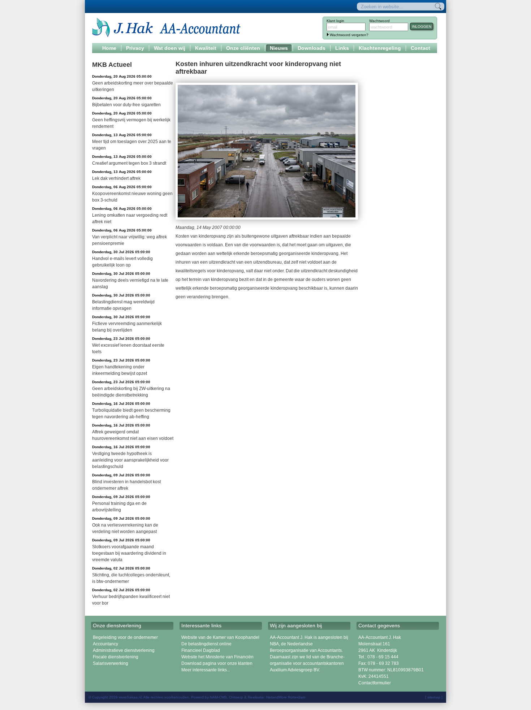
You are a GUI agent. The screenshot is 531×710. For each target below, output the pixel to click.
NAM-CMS (218, 697)
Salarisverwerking (110, 663)
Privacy (135, 48)
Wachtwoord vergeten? (349, 35)
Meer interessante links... (205, 669)
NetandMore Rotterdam (285, 697)
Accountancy (105, 643)
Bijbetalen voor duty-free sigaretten (126, 104)
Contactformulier (374, 682)
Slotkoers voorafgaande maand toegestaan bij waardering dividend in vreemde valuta (129, 553)
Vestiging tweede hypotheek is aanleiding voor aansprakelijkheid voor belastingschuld (130, 460)
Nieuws (279, 48)
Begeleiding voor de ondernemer (125, 637)
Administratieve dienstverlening (124, 650)
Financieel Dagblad (200, 650)
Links (342, 48)
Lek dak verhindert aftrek (116, 178)
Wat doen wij (169, 48)
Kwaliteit (205, 48)
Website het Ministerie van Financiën (217, 656)
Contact (420, 48)
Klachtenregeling (380, 48)
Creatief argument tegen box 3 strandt (129, 163)
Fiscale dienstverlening (115, 656)
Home (109, 48)
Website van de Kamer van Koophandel (220, 637)
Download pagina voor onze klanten (216, 663)
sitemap (433, 697)
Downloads (311, 48)
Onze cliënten (243, 48)
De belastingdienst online (206, 643)
